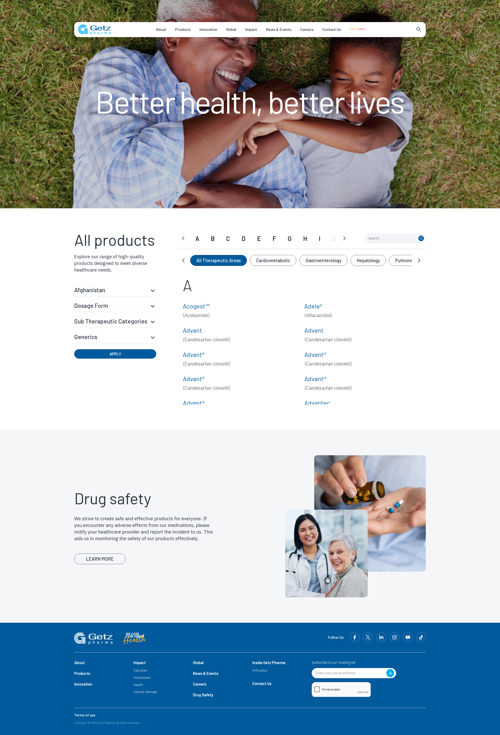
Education (140, 670)
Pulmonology (408, 260)
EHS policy (259, 670)
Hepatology (368, 260)
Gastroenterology (323, 260)
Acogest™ (196, 310)
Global (231, 29)
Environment (142, 678)
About (161, 29)
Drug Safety (203, 694)
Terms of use (84, 715)
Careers (307, 29)
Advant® (206, 359)
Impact (251, 29)
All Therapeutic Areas (218, 260)
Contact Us (331, 29)
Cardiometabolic (273, 260)
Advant (206, 334)
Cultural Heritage (145, 692)
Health (138, 685)
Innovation (208, 29)
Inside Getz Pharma (268, 662)
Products (183, 29)
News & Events (279, 29)
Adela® (318, 310)
